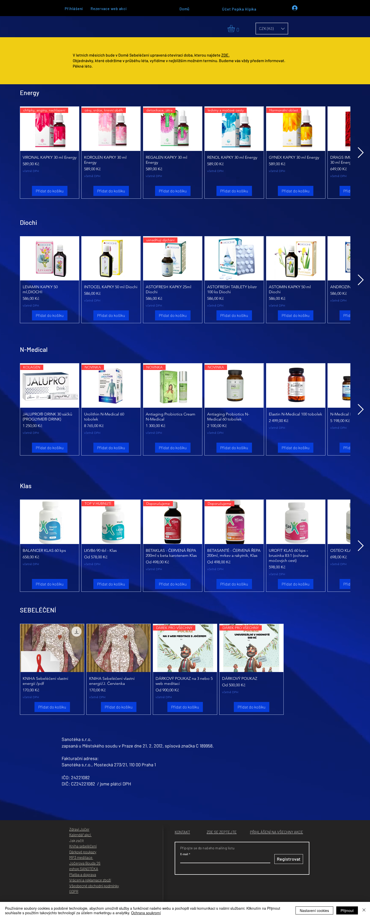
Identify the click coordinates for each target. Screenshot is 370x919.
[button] (235, 28)
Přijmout (347, 910)
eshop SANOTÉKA (83, 868)
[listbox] (271, 28)
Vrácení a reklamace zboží (90, 880)
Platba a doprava (82, 874)
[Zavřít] (364, 910)
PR (76, 891)
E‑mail (184, 853)
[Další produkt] (361, 152)
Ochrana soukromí (146, 912)
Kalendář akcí (80, 834)
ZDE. (225, 55)
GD (71, 891)
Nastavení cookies (314, 910)
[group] (185, 152)
